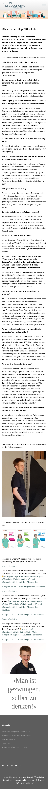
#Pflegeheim (7, 579)
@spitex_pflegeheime (9, 566)
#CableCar (6, 610)
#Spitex (40, 576)
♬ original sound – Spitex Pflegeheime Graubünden (23, 587)
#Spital (16, 579)
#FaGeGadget (20, 632)
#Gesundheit (7, 582)
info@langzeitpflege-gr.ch (18, 747)
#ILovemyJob (32, 582)
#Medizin (23, 579)
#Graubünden (25, 576)
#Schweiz (32, 579)
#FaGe (34, 576)
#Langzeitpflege (11, 576)
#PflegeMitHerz (19, 582)
